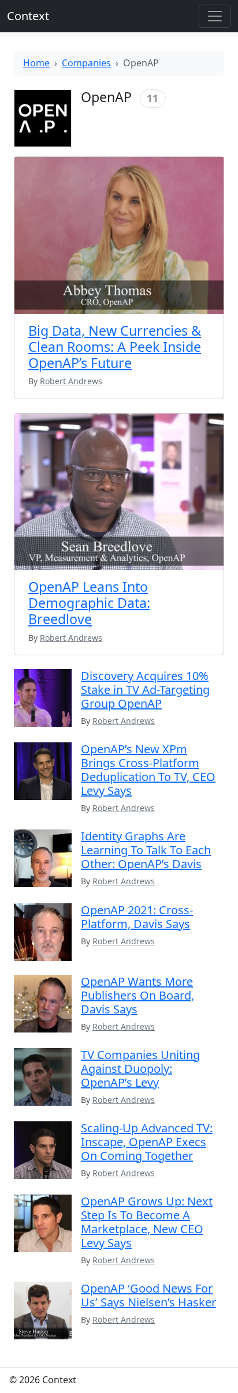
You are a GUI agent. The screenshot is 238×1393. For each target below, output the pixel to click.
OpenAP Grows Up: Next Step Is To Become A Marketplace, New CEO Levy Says (147, 1222)
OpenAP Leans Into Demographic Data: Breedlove (89, 602)
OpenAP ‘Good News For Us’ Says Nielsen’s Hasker (148, 1295)
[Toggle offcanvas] (215, 16)
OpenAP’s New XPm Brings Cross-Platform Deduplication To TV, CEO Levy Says (148, 769)
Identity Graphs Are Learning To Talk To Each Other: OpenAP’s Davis (146, 850)
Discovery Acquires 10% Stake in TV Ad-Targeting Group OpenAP (145, 689)
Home (36, 63)
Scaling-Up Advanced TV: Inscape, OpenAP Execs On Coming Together (147, 1141)
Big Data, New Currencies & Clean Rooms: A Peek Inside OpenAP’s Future (114, 346)
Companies (86, 63)
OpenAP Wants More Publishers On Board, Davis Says (137, 995)
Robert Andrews (123, 720)
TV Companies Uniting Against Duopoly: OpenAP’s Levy (140, 1068)
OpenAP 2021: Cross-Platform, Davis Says (137, 917)
